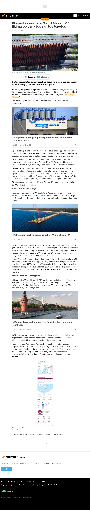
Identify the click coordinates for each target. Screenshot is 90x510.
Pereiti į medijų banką (38, 72)
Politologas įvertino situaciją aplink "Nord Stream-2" (41, 234)
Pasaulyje (5, 463)
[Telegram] (43, 77)
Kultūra (46, 463)
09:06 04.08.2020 (18, 31)
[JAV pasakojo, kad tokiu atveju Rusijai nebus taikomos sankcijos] (45, 305)
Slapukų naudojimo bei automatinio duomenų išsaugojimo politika (24, 485)
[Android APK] (7, 491)
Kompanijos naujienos (63, 485)
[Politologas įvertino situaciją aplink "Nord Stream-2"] (45, 218)
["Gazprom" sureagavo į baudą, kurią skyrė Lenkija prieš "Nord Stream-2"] (45, 121)
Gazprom (48, 434)
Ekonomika (40, 434)
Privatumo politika (39, 482)
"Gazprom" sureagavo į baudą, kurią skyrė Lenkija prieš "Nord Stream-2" (42, 139)
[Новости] (30, 77)
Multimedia (56, 463)
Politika (15, 463)
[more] (75, 145)
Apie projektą (5, 482)
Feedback (51, 485)
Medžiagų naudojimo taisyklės (21, 482)
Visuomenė (36, 463)
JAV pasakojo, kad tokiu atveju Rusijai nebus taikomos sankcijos (42, 323)
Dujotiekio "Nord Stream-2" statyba (23, 434)
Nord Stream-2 (58, 434)
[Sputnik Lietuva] (10, 17)
